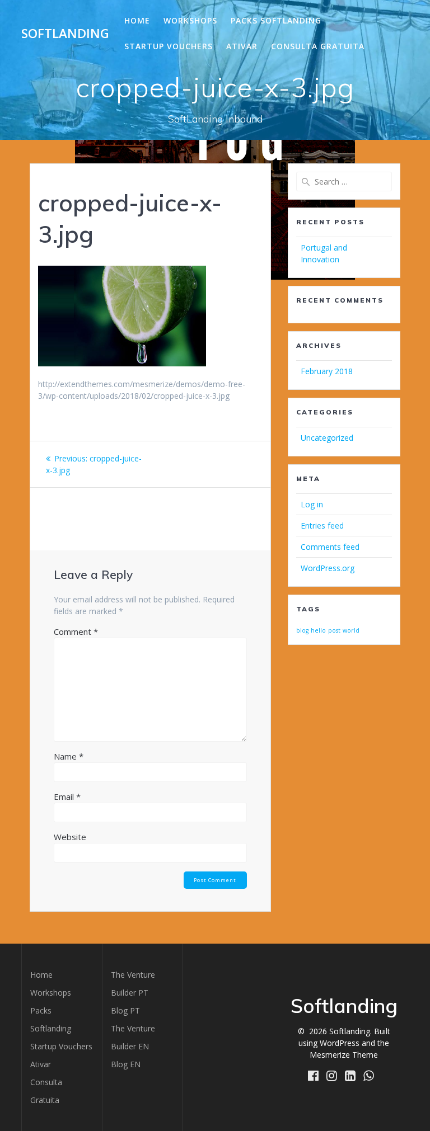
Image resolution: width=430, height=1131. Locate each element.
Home (137, 20)
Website (70, 836)
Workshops (190, 20)
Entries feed (322, 525)
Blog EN (126, 1064)
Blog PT (125, 1010)
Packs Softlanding (276, 20)
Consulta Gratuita (317, 46)
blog (302, 630)
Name (68, 756)
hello (318, 630)
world (351, 630)
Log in (312, 504)
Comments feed (330, 546)
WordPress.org (327, 568)
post (334, 630)
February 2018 (327, 371)
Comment (76, 631)
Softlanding (65, 33)
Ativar (242, 46)
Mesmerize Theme (344, 1054)
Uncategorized (327, 437)
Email (67, 796)
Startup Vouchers (168, 46)
